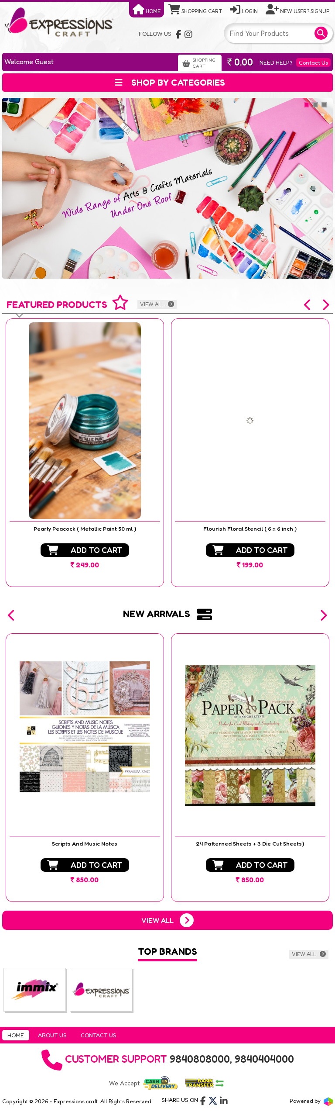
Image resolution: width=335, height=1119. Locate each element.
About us (52, 1035)
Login (249, 11)
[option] (85, 452)
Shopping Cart (201, 11)
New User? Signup (304, 11)
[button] (308, 305)
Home (152, 11)
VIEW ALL (153, 304)
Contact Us (313, 62)
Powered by (306, 1100)
